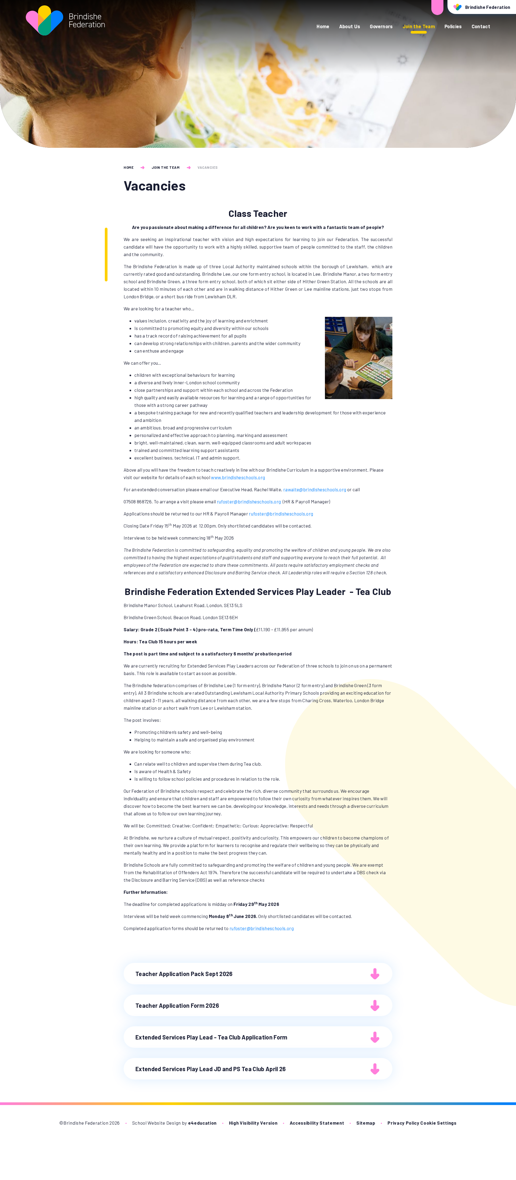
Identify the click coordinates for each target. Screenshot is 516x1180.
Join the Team (166, 167)
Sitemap (365, 1122)
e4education (202, 1122)
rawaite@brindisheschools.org (314, 489)
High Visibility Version (253, 1122)
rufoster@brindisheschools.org (249, 501)
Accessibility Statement (317, 1122)
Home (129, 167)
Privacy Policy (404, 1122)
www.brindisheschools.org (238, 477)
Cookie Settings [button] (438, 1122)
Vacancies (208, 167)
